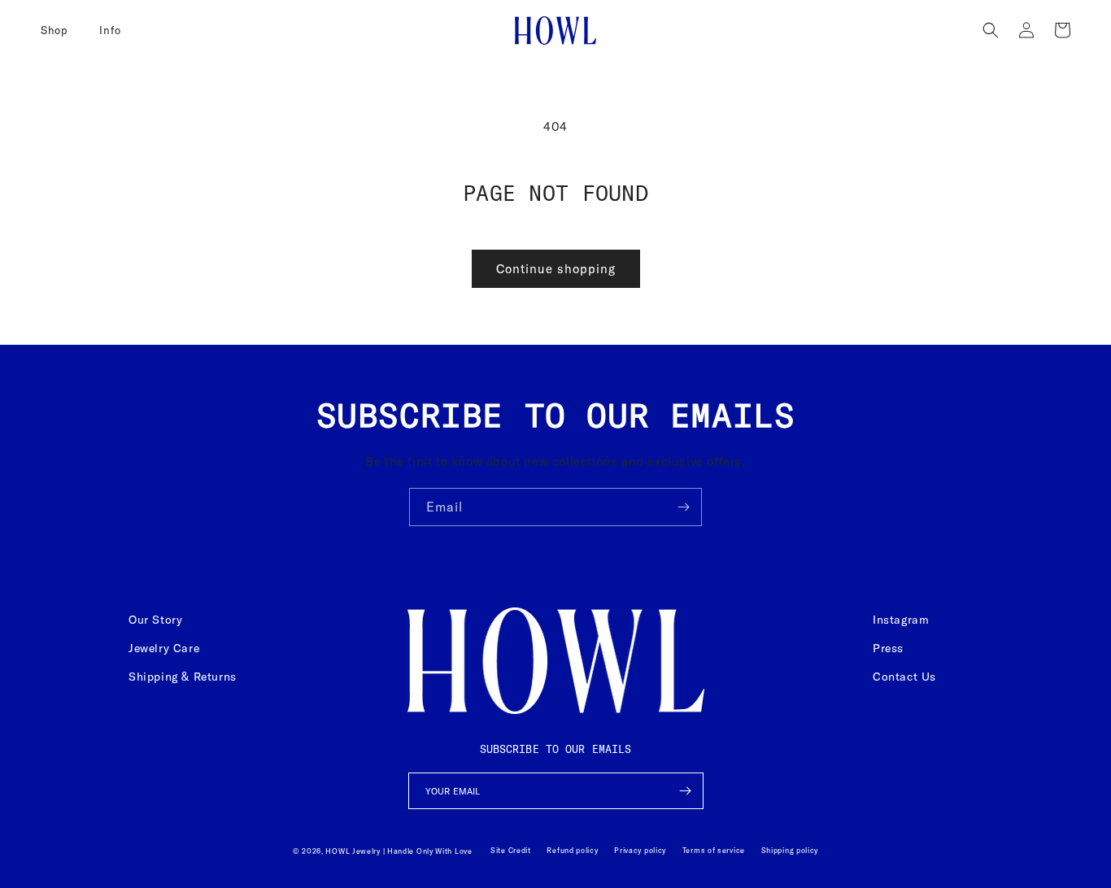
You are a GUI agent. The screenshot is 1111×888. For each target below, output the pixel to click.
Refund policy (572, 850)
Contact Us (904, 676)
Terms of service (713, 850)
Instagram (901, 619)
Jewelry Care (164, 648)
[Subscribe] (683, 507)
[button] (60, 30)
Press (888, 648)
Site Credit (510, 850)
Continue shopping (556, 268)
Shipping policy (790, 850)
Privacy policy (640, 850)
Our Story (155, 619)
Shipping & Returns (183, 676)
